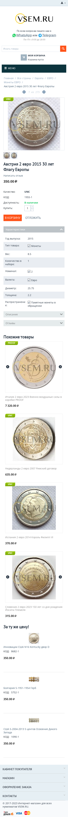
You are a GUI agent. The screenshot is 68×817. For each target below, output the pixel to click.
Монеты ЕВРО (12, 82)
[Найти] (63, 49)
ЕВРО (50, 78)
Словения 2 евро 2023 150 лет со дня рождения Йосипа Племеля (33, 609)
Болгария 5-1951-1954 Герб (19, 688)
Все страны (24, 78)
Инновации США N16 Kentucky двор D (26, 647)
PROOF (11, 342)
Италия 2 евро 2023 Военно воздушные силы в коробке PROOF (33, 398)
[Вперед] (44, 92)
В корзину (12, 218)
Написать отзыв (13, 175)
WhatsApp (24, 35)
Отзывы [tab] (10, 323)
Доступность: (11, 202)
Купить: (8, 208)
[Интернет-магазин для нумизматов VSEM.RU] (34, 18)
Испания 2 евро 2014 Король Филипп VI (29, 537)
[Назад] (24, 92)
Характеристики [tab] (15, 229)
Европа (39, 78)
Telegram (49, 35)
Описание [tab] (12, 314)
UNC (8, 99)
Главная (9, 78)
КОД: (6, 197)
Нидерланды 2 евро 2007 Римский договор (31, 468)
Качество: (9, 191)
